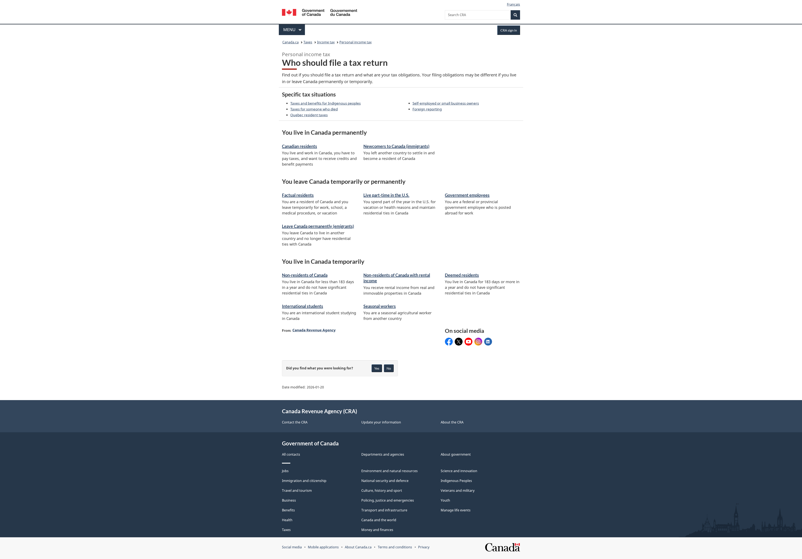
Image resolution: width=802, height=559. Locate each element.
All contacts (291, 454)
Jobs (285, 471)
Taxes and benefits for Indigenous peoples (325, 103)
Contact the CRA (294, 422)
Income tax (326, 42)
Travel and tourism (297, 490)
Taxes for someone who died (314, 109)
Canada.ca (290, 42)
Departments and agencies (382, 454)
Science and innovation (459, 471)
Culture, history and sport (381, 490)
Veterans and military (458, 490)
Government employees (467, 195)
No (389, 368)
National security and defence (385, 480)
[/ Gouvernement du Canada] (319, 13)
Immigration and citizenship (304, 480)
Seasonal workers (379, 306)
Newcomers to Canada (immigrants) (396, 146)
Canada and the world (378, 520)
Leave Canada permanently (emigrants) (318, 226)
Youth (445, 500)
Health (287, 520)
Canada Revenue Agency (314, 329)
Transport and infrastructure (384, 510)
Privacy (423, 547)
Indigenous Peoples (456, 480)
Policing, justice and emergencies (387, 500)
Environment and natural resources (389, 471)
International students (302, 306)
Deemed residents (462, 275)
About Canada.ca (358, 547)
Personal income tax (355, 42)
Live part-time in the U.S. (386, 195)
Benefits (288, 510)
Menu (290, 29)
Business (289, 500)
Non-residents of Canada (304, 275)
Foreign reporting (427, 109)
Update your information (381, 422)
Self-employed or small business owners (445, 103)
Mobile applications (323, 547)
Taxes (307, 42)
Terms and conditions (395, 547)
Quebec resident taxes (309, 114)
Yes (376, 368)
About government (456, 454)
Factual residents (298, 195)
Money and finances (377, 529)
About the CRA (452, 422)
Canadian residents (299, 146)
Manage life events (456, 510)
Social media (292, 547)
